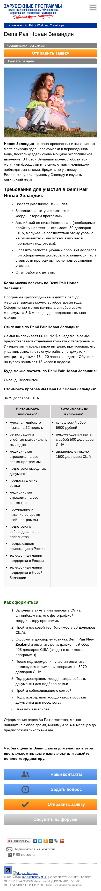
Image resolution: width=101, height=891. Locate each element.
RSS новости (24, 854)
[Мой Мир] (51, 840)
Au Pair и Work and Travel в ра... (46, 25)
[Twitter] (40, 840)
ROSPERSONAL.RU (35, 877)
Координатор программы (25, 45)
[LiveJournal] (56, 840)
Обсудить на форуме (55, 819)
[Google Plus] (62, 840)
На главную (14, 25)
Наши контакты (66, 774)
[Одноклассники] (45, 840)
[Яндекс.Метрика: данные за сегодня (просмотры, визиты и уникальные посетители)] (25, 873)
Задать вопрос (66, 789)
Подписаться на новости (34, 849)
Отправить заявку (50, 53)
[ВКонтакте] (35, 840)
